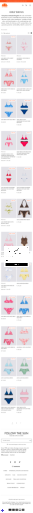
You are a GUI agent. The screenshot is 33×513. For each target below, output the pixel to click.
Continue (16, 264)
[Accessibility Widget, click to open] (2, 510)
